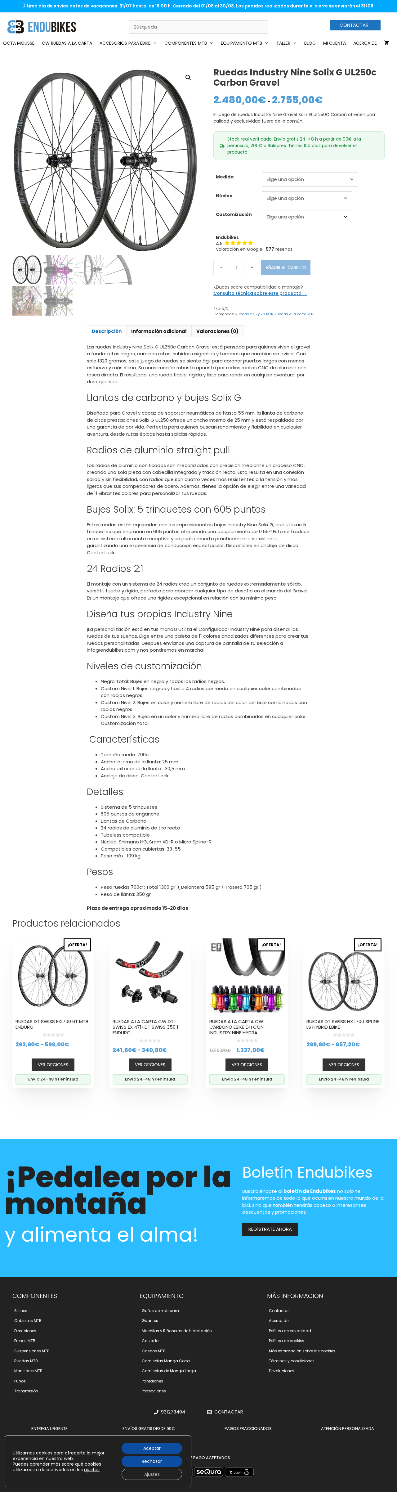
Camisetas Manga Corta (166, 1361)
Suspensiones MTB (32, 1351)
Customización (234, 214)
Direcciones (25, 1330)
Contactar (279, 1310)
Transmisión (26, 1391)
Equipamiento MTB (241, 43)
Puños (20, 1381)
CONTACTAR (354, 25)
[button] (188, 77)
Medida (225, 177)
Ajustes (152, 1474)
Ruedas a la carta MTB (294, 314)
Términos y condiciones (291, 1361)
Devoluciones (281, 1370)
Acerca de (365, 43)
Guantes (150, 1320)
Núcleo (224, 196)
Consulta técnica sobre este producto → (260, 293)
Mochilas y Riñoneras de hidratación (177, 1330)
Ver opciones (53, 1065)
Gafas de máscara (160, 1310)
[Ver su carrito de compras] (386, 43)
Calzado (150, 1340)
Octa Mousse (18, 43)
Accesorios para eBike (125, 43)
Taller (283, 43)
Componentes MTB (185, 43)
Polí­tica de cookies (286, 1340)
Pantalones (152, 1381)
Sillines (20, 1310)
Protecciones (154, 1391)
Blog (310, 43)
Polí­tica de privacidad (290, 1330)
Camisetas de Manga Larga (169, 1370)
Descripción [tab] (107, 331)
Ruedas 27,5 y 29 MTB (254, 314)
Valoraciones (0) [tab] (217, 331)
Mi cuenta (334, 43)
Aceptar (152, 1448)
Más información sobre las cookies (302, 1351)
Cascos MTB (154, 1351)
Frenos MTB (24, 1340)
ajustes (92, 1469)
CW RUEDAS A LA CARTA (67, 43)
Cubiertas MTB (28, 1320)
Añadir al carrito (285, 267)
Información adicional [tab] (159, 331)
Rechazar (152, 1461)
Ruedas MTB (26, 1361)
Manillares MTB (28, 1370)
